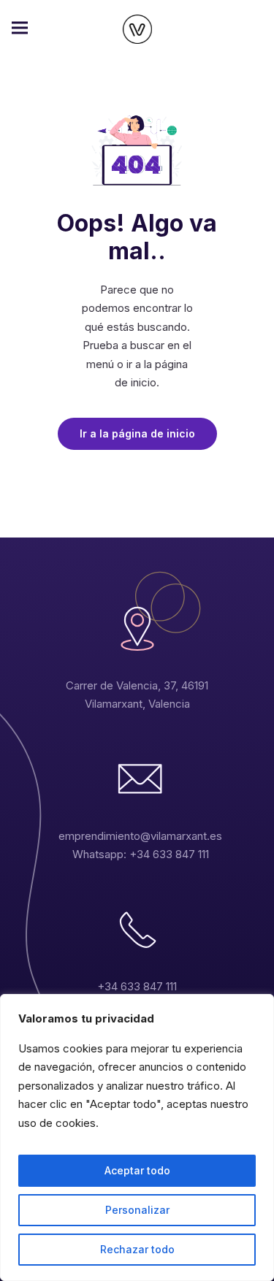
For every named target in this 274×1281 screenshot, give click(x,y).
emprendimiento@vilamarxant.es (140, 836)
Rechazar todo (137, 1249)
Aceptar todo (137, 1170)
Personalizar (137, 1210)
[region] (137, 1137)
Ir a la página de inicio (137, 433)
